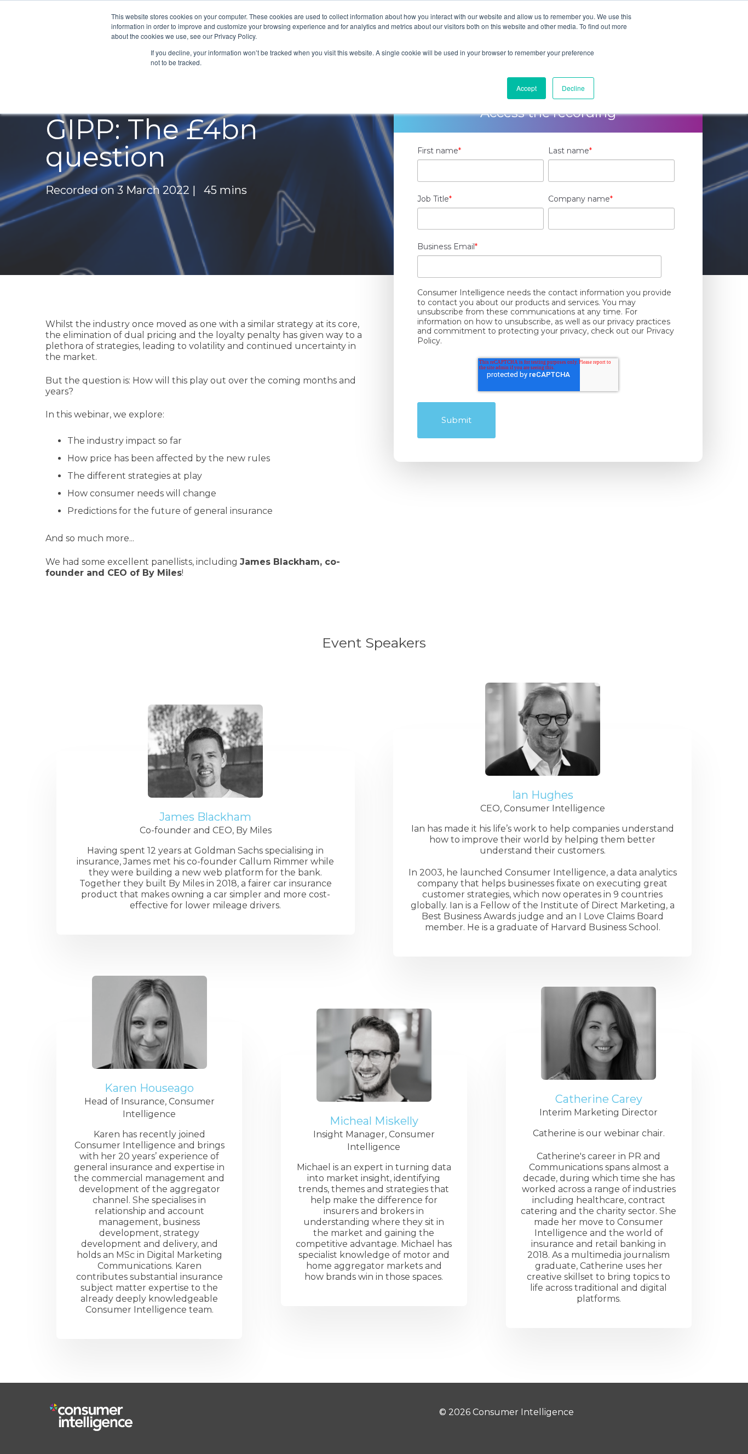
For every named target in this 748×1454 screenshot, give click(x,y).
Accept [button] (526, 88)
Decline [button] (573, 88)
